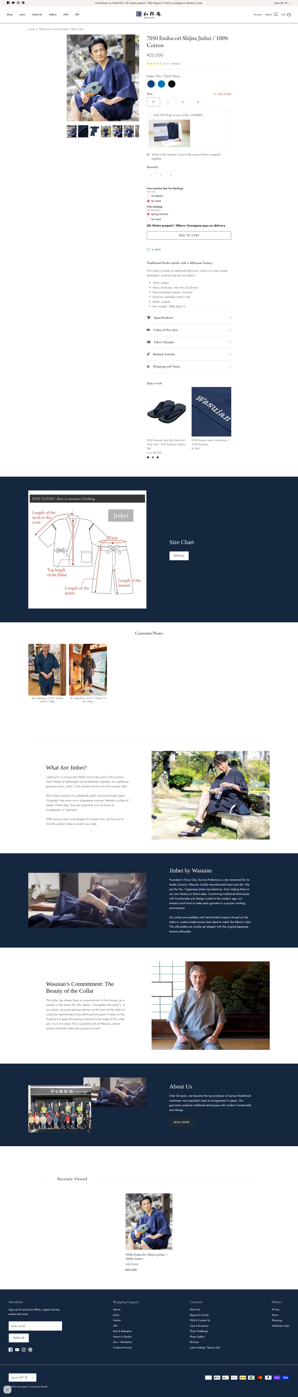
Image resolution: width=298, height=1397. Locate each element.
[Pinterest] (23, 2)
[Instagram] (18, 2)
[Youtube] (13, 2)
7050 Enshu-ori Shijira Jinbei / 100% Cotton (61, 29)
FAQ (65, 14)
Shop (9, 14)
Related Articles (162, 354)
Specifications (162, 317)
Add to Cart (189, 235)
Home (31, 29)
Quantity (152, 167)
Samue (117, 1309)
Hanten (117, 1320)
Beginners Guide (199, 1315)
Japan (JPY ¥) (280, 3)
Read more (182, 1122)
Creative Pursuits (122, 1347)
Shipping (277, 1320)
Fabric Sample (162, 342)
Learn (22, 14)
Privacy (276, 1309)
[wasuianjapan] (149, 15)
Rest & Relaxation (122, 1331)
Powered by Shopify (38, 1386)
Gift (77, 14)
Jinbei (116, 1315)
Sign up (18, 1338)
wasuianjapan (22, 1386)
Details (179, 556)
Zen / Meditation (122, 1342)
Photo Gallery (197, 1337)
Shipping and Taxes (165, 366)
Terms (275, 1315)
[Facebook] (8, 2)
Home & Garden (122, 1337)
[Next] (135, 78)
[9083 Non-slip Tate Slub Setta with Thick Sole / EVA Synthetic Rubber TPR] (166, 412)
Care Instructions (199, 1326)
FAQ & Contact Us (200, 1320)
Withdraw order (280, 1326)
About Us (37, 14)
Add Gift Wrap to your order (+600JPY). (178, 115)
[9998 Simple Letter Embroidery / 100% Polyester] (211, 412)
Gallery (53, 14)
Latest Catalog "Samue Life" (205, 1347)
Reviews (194, 1342)
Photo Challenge (199, 1331)
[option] (103, 77)
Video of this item (164, 330)
